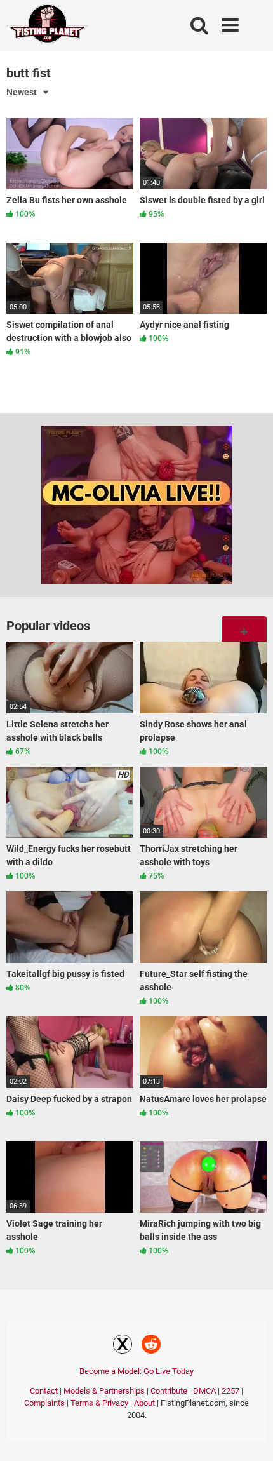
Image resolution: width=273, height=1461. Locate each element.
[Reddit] (151, 1346)
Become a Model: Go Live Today (136, 1371)
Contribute (168, 1391)
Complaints (44, 1403)
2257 (230, 1391)
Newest (21, 92)
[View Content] (47, 25)
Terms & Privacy (99, 1403)
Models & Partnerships (104, 1391)
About (144, 1403)
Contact (44, 1391)
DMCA (204, 1391)
